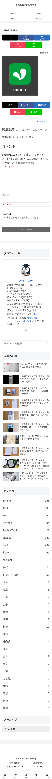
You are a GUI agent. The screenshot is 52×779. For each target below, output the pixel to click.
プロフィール (38, 767)
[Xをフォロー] (26, 330)
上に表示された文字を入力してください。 (22, 217)
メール (6, 204)
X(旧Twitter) (28, 321)
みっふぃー (26, 280)
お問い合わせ (14, 763)
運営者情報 (38, 763)
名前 (5, 195)
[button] (47, 343)
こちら (35, 314)
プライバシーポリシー (14, 767)
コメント (7, 166)
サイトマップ (26, 770)
